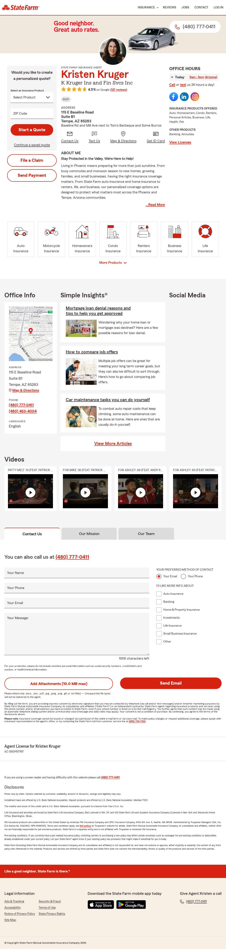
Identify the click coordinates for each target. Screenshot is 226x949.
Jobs (185, 7)
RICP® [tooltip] (66, 99)
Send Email (171, 683)
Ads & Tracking (14, 901)
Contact (201, 7)
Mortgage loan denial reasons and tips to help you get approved (98, 311)
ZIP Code (20, 113)
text (183, 85)
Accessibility (12, 907)
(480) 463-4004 (23, 411)
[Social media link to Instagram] (194, 96)
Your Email (15, 603)
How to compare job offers (92, 352)
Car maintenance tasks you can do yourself (108, 400)
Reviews (169, 7)
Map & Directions (25, 390)
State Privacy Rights (52, 913)
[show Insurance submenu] (156, 7)
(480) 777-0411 (21, 405)
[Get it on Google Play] (131, 904)
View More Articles (113, 443)
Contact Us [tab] (32, 534)
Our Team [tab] (146, 534)
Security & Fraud (50, 901)
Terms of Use (47, 907)
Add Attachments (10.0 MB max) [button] (58, 684)
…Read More (155, 204)
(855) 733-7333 (137, 721)
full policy (85, 825)
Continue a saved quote (32, 145)
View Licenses (180, 142)
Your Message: (18, 618)
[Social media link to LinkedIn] (184, 96)
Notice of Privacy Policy (19, 913)
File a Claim (32, 160)
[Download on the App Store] (101, 904)
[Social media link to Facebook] (173, 96)
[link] (20, 7)
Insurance (146, 7)
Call (172, 85)
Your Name (15, 573)
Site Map (10, 920)
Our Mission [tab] (89, 534)
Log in (218, 7)
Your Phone (15, 588)
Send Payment (32, 175)
